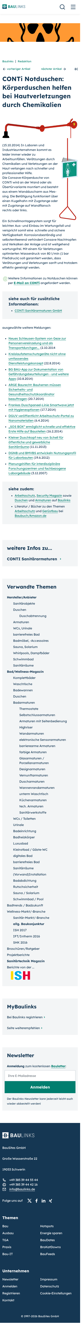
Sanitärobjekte (24, 603)
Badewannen (23, 690)
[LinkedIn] (44, 1200)
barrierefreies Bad (26, 634)
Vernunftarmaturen (33, 775)
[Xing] (51, 1200)
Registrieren (11, 1293)
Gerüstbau (50, 511)
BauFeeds (47, 1254)
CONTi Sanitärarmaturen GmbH (38, 310)
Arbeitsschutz (25, 495)
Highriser (26, 727)
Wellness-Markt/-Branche (26, 911)
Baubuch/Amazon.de (30, 516)
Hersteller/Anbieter (21, 597)
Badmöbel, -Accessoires (31, 641)
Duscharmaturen (32, 781)
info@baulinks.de (22, 1189)
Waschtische (22, 684)
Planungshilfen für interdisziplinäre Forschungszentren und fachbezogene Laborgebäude (37, 468)
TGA (5, 1240)
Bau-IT (7, 1254)
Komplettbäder (24, 678)
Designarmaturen (32, 769)
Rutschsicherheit (25, 887)
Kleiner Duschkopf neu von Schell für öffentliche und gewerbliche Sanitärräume (35, 442)
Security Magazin (49, 495)
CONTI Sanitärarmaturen (32, 558)
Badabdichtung (24, 880)
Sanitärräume (23, 665)
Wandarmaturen (31, 733)
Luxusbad (20, 843)
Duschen (21, 500)
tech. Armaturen (31, 806)
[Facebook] (37, 1200)
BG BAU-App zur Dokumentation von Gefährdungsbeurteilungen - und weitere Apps (38, 374)
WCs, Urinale (22, 628)
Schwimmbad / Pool (28, 899)
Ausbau (8, 1233)
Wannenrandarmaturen (37, 788)
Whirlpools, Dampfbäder (31, 653)
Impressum (48, 1279)
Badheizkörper (24, 837)
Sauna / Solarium (26, 893)
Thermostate (28, 709)
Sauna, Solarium (25, 647)
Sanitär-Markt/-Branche (31, 918)
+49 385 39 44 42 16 (23, 1184)
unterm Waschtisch (33, 794)
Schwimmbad (23, 659)
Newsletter (10, 1279)
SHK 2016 (20, 942)
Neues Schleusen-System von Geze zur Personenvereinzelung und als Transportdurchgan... (37, 343)
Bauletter (58, 1066)
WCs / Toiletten (24, 819)
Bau (5, 1226)
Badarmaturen (24, 702)
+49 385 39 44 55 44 (23, 1180)
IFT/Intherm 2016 (26, 936)
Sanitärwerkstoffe (32, 812)
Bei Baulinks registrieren (25, 1017)
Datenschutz (49, 1286)
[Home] (40, 1137)
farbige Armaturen (33, 752)
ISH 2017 (20, 930)
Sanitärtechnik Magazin (26, 961)
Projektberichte (18, 955)
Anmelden (9, 1286)
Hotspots (47, 1226)
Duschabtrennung (32, 616)
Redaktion (24, 61)
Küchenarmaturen (33, 800)
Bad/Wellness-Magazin (25, 671)
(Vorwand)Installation (29, 874)
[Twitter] (30, 1200)
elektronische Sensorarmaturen (42, 740)
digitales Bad (22, 856)
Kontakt (8, 1300)
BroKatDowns (50, 1247)
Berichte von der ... (20, 967)
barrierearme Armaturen (37, 746)
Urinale (18, 825)
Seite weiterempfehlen (23, 1028)
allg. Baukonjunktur (28, 924)
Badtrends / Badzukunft (25, 905)
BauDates (47, 1240)
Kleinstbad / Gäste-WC (30, 849)
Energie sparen (51, 1233)
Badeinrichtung (24, 831)
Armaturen (43, 500)
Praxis (6, 1247)
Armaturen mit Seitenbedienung (43, 721)
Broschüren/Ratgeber (23, 949)
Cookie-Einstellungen (56, 1293)
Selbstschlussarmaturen (37, 715)
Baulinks (8, 61)
